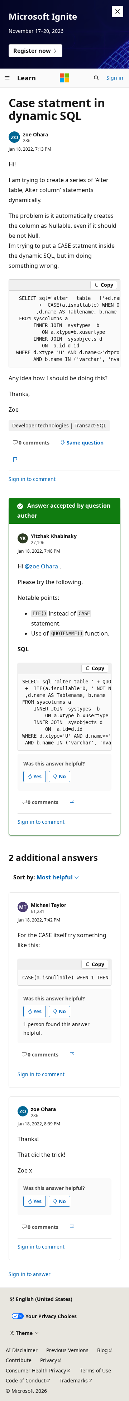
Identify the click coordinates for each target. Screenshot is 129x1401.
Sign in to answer (30, 1274)
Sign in (114, 77)
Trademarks (73, 1380)
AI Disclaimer (22, 1350)
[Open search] (96, 77)
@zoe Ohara (42, 566)
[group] (64, 329)
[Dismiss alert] (117, 11)
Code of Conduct (26, 1380)
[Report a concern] (15, 459)
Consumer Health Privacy (36, 1370)
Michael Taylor (48, 905)
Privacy (48, 1360)
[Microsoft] (64, 77)
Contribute (19, 1360)
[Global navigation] (7, 77)
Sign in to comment (32, 479)
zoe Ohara (35, 134)
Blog (102, 1350)
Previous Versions (67, 1350)
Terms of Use (95, 1370)
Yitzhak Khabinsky (54, 536)
